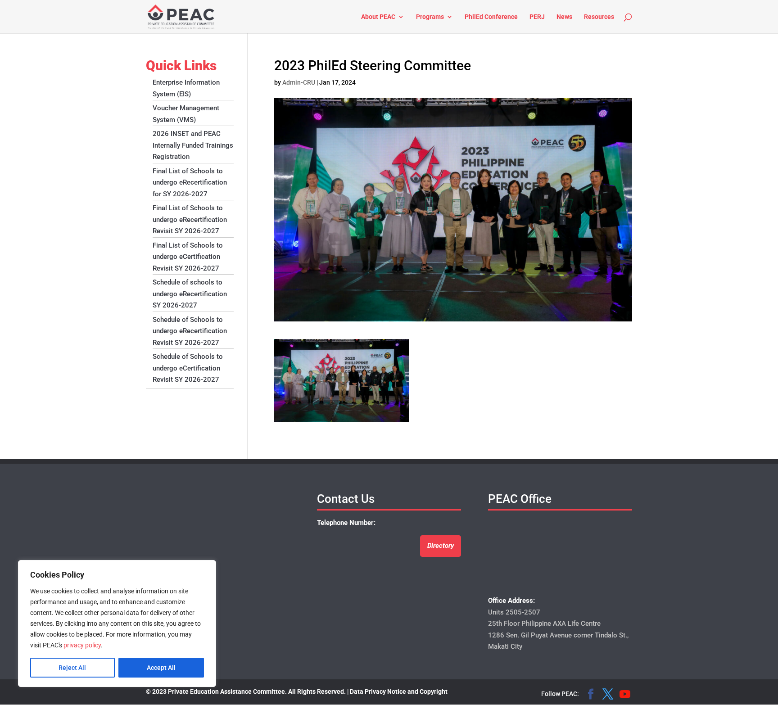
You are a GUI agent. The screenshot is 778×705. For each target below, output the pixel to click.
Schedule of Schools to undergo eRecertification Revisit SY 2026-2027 (190, 331)
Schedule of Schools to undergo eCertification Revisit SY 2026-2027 (188, 368)
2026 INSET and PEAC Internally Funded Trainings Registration (193, 145)
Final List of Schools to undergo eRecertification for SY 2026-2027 (190, 182)
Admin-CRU (298, 82)
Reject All (72, 667)
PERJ (537, 17)
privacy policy (82, 645)
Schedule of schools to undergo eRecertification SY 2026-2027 (190, 293)
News (564, 17)
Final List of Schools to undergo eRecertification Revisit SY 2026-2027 (190, 219)
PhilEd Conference (491, 17)
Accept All (161, 667)
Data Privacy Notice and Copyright (399, 691)
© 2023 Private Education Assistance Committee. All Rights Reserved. (246, 691)
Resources (599, 17)
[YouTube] (625, 695)
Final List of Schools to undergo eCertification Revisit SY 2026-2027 (188, 256)
